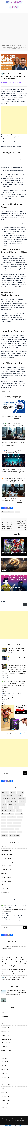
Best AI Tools (14, 801)
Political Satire (17, 823)
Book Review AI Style (8, 862)
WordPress (14, 1122)
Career (10, 804)
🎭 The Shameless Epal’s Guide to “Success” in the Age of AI (13, 452)
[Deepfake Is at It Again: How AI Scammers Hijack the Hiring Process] (13, 412)
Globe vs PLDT (19, 813)
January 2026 (6, 1035)
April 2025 (5, 1069)
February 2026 (6, 1031)
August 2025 (5, 1054)
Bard (8, 801)
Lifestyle (13, 817)
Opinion (17, 511)
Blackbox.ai (22, 801)
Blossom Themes (14, 1120)
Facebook (4, 813)
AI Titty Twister (6, 858)
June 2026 (5, 1016)
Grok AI (3, 817)
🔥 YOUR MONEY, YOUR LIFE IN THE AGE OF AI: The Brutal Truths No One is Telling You (13, 480)
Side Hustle (4, 832)
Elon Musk (19, 810)
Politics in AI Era (6, 877)
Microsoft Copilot (11, 820)
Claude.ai (4, 807)
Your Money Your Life (14, 835)
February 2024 (6, 1096)
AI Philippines (10, 511)
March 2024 (5, 1092)
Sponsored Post (6, 885)
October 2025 (6, 1046)
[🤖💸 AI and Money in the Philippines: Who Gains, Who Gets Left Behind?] (13, 439)
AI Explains (9, 795)
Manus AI (19, 817)
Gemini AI (11, 813)
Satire (17, 829)
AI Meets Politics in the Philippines (9, 798)
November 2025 (6, 1043)
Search (3, 601)
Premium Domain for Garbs (14, 826)
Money (19, 820)
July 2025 (4, 1058)
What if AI (5, 889)
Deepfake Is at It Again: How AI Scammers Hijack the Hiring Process (13, 397)
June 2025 (5, 1062)
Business (4, 804)
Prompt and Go (6, 881)
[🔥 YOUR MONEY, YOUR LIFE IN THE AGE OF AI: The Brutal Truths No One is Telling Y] (13, 496)
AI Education (20, 792)
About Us (4, 847)
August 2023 (5, 1104)
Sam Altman (10, 829)
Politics (3, 826)
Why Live (19, 832)
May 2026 (5, 1020)
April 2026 (5, 1024)
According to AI (6, 850)
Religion (4, 829)
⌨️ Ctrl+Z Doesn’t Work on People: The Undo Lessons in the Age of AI (17, 696)
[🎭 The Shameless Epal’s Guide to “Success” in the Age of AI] (13, 467)
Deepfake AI (4, 810)
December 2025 (6, 1039)
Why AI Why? (5, 892)
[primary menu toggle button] (14, 12)
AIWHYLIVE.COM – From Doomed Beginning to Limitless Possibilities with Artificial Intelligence (16, 992)
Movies (3, 823)
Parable (4, 873)
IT (8, 817)
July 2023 (4, 1107)
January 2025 (6, 1081)
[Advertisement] (14, 30)
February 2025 (6, 1077)
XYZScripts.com (21, 1125)
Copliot (10, 807)
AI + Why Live (14, 4)
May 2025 (5, 1066)
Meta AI (3, 820)
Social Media (12, 832)
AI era (3, 511)
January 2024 (6, 1100)
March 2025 (5, 1073)
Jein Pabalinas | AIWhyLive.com (12, 82)
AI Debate (13, 792)
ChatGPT (16, 804)
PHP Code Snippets (8, 1125)
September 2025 (6, 1050)
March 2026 (5, 1027)
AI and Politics (5, 792)
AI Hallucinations (18, 795)
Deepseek (12, 810)
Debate (16, 807)
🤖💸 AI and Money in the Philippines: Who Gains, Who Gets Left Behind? (13, 424)
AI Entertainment (7, 854)
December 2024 (6, 1085)
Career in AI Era (6, 869)
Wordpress (4, 835)
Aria (3, 801)
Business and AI (6, 866)
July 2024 (4, 1088)
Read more (16, 418)
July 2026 (4, 1012)
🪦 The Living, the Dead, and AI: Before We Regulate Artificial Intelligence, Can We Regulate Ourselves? (14, 972)
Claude (22, 804)
